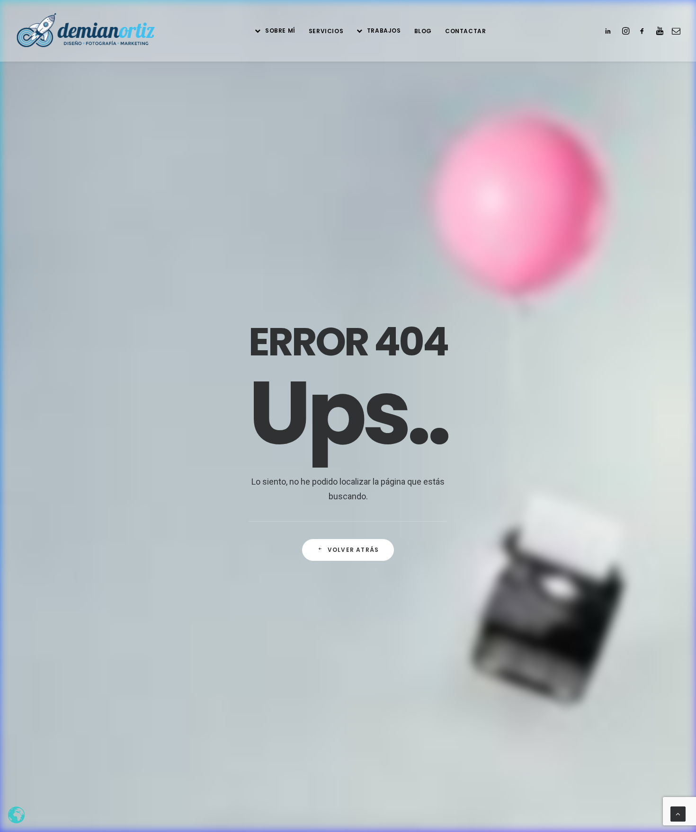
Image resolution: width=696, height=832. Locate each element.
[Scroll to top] (678, 813)
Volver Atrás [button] (353, 550)
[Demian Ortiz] (85, 30)
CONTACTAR (465, 31)
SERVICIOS (326, 31)
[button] (610, 30)
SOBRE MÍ (280, 31)
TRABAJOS (384, 31)
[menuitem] (275, 30)
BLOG (423, 31)
